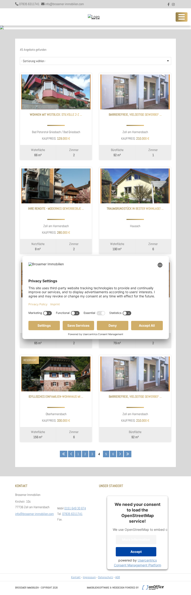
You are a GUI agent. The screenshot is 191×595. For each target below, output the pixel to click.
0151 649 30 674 (75, 508)
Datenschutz (105, 577)
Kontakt (76, 577)
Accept (136, 552)
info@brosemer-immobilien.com (64, 4)
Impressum (89, 577)
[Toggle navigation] (182, 17)
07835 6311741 (29, 4)
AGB (117, 577)
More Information (136, 539)
